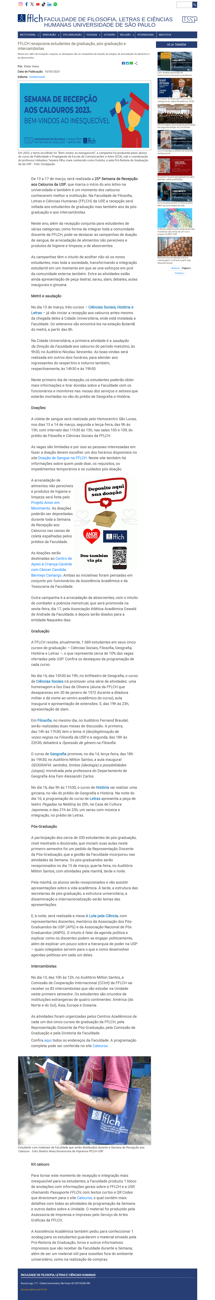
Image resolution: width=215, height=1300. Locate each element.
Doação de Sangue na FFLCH (62, 458)
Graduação (49, 35)
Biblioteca (165, 35)
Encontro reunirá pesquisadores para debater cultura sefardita (176, 178)
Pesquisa (92, 35)
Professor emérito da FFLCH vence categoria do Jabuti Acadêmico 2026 (176, 100)
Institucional (28, 35)
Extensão (109, 35)
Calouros (100, 1046)
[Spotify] (55, 4)
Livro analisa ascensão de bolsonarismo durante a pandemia (175, 73)
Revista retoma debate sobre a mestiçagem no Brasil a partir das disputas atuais (174, 260)
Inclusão (125, 35)
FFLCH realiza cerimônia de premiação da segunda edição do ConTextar (176, 126)
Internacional (146, 35)
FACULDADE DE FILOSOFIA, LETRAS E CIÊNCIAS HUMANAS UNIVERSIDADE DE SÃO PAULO (108, 22)
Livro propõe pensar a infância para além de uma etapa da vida (175, 204)
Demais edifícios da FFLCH (34, 1289)
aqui (48, 1040)
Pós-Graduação (72, 35)
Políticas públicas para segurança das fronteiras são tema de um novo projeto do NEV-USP (176, 232)
